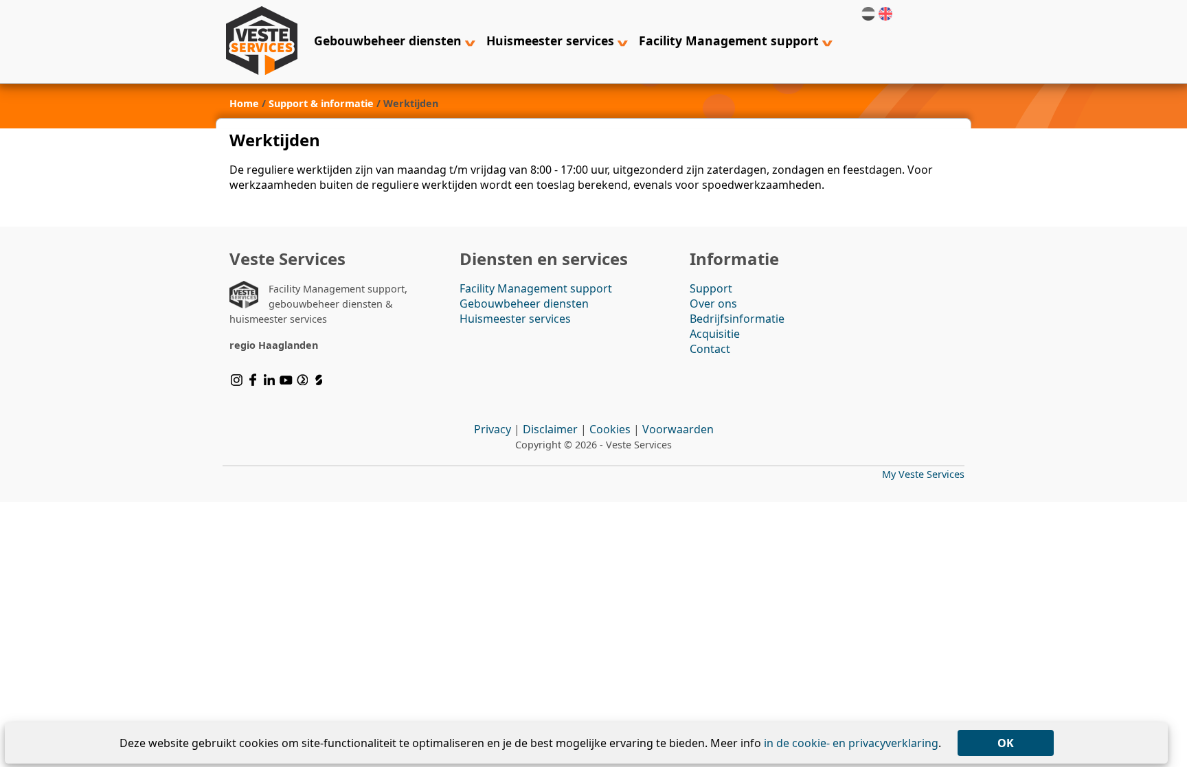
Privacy (492, 429)
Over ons (713, 303)
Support (711, 288)
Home (244, 103)
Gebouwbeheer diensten (389, 40)
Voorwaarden (678, 429)
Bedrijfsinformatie (737, 318)
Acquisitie (715, 333)
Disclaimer (550, 429)
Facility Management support (730, 40)
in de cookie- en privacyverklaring (851, 743)
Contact (710, 348)
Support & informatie (321, 103)
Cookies (610, 429)
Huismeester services (552, 40)
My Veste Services (923, 474)
